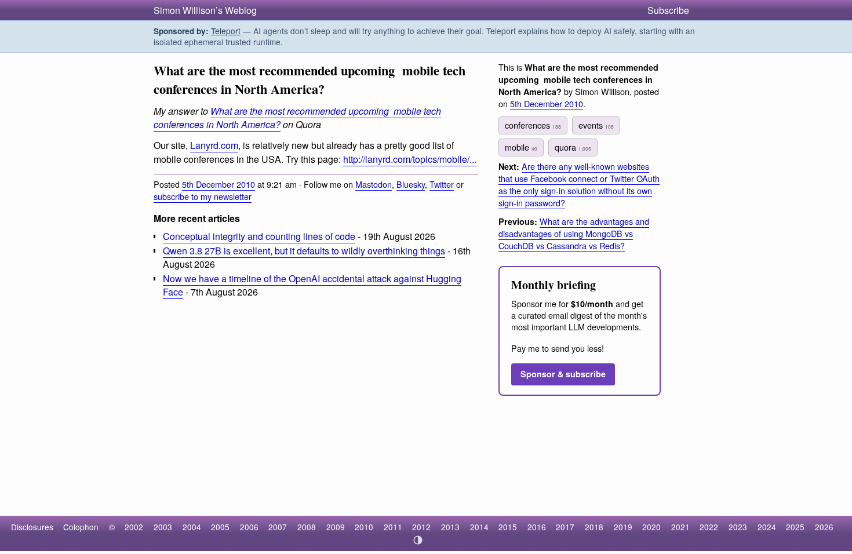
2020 (651, 527)
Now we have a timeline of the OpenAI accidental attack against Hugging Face (312, 285)
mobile (521, 147)
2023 (738, 527)
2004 (192, 527)
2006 (249, 527)
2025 (795, 527)
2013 (450, 527)
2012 (421, 527)
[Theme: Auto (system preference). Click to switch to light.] (418, 540)
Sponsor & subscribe (563, 374)
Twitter (441, 184)
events (596, 125)
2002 (134, 527)
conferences (533, 125)
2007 (277, 527)
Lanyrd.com (214, 145)
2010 (364, 527)
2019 (623, 527)
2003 (163, 527)
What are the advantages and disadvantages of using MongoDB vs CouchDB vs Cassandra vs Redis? (573, 233)
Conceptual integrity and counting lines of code (259, 236)
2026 (824, 527)
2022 (709, 527)
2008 (306, 527)
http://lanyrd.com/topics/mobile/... (409, 159)
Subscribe (668, 10)
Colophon (81, 527)
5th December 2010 (218, 184)
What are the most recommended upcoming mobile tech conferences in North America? (297, 117)
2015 (507, 527)
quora (573, 147)
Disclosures (32, 527)
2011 (393, 527)
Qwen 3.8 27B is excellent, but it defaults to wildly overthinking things (304, 250)
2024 (767, 527)
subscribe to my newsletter (203, 196)
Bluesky (410, 184)
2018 (594, 527)
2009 (335, 527)
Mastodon (373, 184)
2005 (220, 527)
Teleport (226, 31)
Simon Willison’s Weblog (205, 10)
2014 (479, 527)
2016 (536, 527)
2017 (565, 527)
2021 (680, 527)
